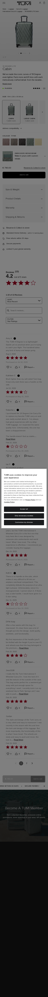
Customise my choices (24, 522)
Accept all (24, 509)
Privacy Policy (30, 500)
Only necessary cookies (24, 516)
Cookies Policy (9, 502)
